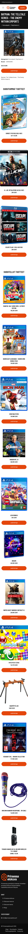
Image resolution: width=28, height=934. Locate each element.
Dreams (14, 561)
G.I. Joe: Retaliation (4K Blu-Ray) (14, 190)
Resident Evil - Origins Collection (14, 757)
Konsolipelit (6, 25)
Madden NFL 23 (14, 459)
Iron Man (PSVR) (14, 414)
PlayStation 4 (15, 25)
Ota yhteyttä (13, 929)
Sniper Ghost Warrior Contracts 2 (14, 610)
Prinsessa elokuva (9, 898)
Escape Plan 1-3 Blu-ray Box (14, 247)
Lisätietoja (14, 71)
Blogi (5, 907)
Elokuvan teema (8, 904)
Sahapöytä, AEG (14, 706)
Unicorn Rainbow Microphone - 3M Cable (14, 811)
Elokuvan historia (9, 901)
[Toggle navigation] (3, 7)
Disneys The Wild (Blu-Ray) (14, 133)
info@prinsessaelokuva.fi (7, 2)
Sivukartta (20, 931)
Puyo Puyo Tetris (14, 663)
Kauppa (22, 8)
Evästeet (20, 929)
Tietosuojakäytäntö (10, 931)
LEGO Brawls (14, 515)
